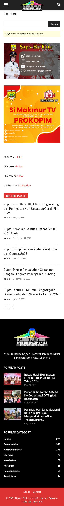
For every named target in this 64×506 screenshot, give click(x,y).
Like (19, 156)
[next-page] (11, 306)
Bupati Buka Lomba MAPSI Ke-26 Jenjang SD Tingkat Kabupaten (41, 395)
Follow (19, 166)
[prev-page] (6, 306)
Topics (10, 13)
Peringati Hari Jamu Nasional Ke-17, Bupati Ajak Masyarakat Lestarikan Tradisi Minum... (42, 414)
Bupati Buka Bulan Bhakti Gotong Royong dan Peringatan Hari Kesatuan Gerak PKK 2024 (31, 208)
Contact (37, 491)
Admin (7, 217)
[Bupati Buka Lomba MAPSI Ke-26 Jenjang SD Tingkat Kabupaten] (12, 396)
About (26, 491)
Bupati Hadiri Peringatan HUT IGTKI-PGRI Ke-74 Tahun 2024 (39, 378)
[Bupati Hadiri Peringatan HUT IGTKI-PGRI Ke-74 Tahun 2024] (12, 379)
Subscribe (25, 185)
